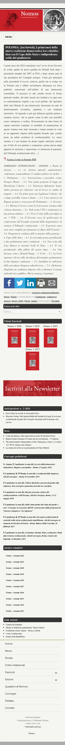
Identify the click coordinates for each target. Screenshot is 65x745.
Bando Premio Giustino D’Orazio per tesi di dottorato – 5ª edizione (32, 438)
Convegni (10, 693)
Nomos (7, 296)
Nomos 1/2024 (17, 300)
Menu (8, 37)
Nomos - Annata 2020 (15, 568)
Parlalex (9, 700)
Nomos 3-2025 (33, 326)
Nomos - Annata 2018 (15, 580)
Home (8, 643)
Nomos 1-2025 (33, 349)
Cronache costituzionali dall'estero (45, 292)
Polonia (13, 296)
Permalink (56, 300)
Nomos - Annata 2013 (15, 611)
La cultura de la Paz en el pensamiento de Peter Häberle (27, 447)
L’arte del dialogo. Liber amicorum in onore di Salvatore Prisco (30, 435)
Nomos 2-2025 (51, 326)
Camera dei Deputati (14, 624)
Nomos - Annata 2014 (15, 604)
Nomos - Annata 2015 (15, 598)
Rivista (9, 658)
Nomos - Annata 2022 (15, 555)
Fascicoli (10, 672)
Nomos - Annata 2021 (15, 561)
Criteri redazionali (15, 665)
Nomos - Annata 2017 (15, 586)
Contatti (9, 707)
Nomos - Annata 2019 (15, 574)
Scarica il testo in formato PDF (21, 159)
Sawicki (34, 300)
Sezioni (9, 679)
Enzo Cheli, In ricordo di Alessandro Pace (22, 413)
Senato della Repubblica (15, 636)
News (8, 650)
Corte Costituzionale (14, 633)
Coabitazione (40, 296)
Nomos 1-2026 (15, 326)
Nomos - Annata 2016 (15, 592)
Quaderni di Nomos (16, 686)
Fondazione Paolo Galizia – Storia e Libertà (23, 630)
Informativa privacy (33, 726)
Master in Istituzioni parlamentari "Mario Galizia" (25, 627)
